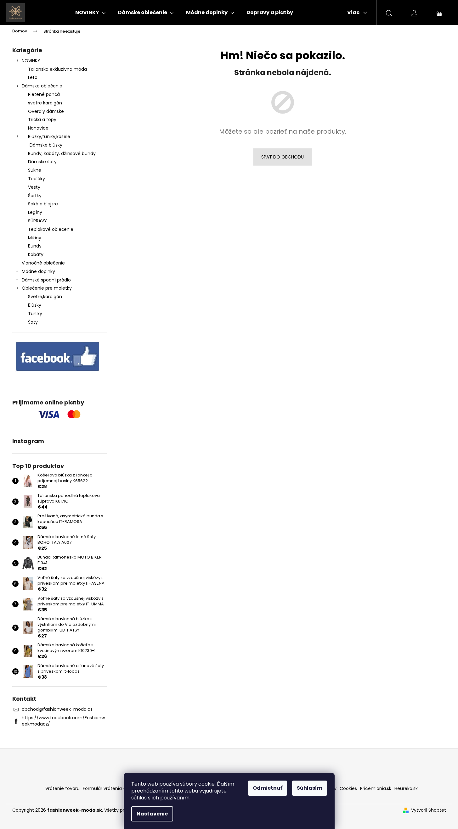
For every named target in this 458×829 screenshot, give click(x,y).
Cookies (348, 788)
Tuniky (35, 313)
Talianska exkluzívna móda (57, 69)
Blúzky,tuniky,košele (49, 136)
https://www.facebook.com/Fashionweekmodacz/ (63, 721)
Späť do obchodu (282, 157)
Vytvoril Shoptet (428, 810)
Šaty (33, 322)
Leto (32, 77)
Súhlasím (309, 788)
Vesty (34, 187)
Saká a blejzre (43, 204)
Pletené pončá (44, 94)
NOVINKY (31, 61)
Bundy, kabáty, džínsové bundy (62, 153)
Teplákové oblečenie (50, 229)
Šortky (35, 195)
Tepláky (36, 178)
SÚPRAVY (37, 221)
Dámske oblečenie (42, 86)
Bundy (35, 246)
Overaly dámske (46, 111)
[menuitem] (90, 12)
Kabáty (35, 254)
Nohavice (38, 128)
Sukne (34, 170)
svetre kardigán (45, 103)
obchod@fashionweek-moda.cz (57, 709)
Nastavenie (152, 813)
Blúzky (34, 305)
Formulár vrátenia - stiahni (112, 788)
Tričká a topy (42, 119)
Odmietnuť (267, 788)
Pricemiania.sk (375, 788)
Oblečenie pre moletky (47, 288)
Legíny (35, 212)
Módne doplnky (38, 271)
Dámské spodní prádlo (46, 280)
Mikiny (34, 238)
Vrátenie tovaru (62, 788)
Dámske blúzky (46, 145)
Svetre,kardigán (45, 296)
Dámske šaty (42, 162)
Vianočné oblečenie (43, 263)
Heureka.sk (406, 788)
